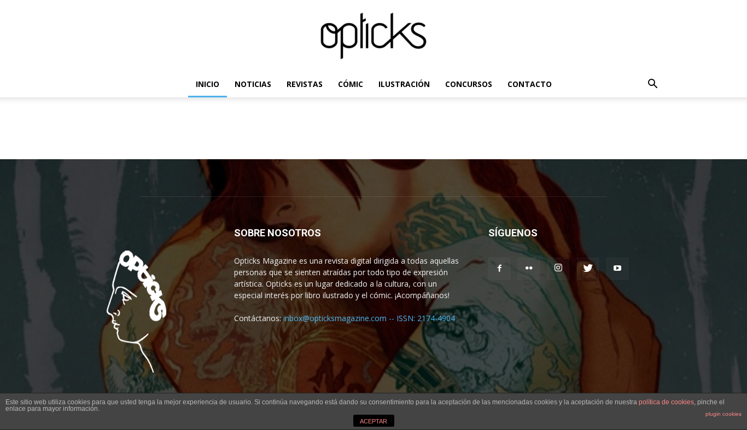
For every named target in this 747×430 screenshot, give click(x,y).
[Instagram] (558, 269)
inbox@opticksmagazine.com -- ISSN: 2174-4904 (369, 318)
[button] (652, 85)
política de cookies (666, 402)
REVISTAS (305, 84)
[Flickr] (529, 269)
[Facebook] (499, 269)
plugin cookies (723, 414)
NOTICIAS (253, 84)
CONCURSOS (468, 84)
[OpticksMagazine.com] (373, 36)
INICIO (207, 84)
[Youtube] (617, 269)
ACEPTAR (373, 421)
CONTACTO (529, 84)
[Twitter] (588, 269)
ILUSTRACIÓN (404, 84)
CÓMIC (350, 84)
